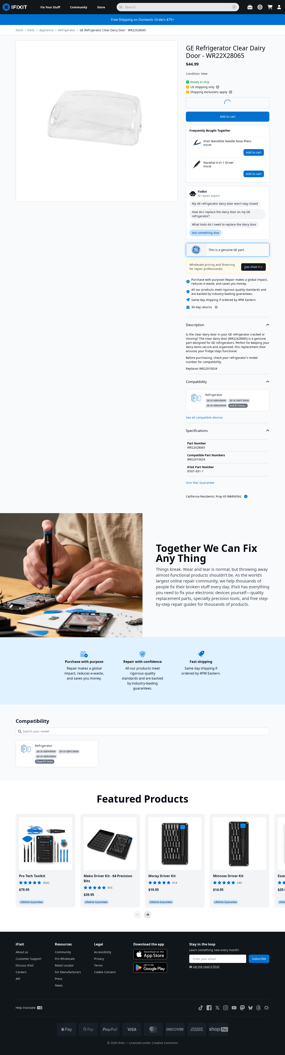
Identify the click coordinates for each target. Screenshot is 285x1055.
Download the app (148, 944)
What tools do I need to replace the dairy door (224, 224)
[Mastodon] (242, 1007)
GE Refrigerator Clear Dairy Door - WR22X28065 (113, 30)
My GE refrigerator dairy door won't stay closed (225, 204)
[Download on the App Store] (150, 954)
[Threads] (258, 1007)
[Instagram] (225, 1007)
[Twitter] (217, 1007)
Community (63, 952)
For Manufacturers (68, 972)
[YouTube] (234, 1007)
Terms (98, 965)
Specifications (197, 430)
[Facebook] (209, 1007)
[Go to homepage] (16, 7)
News (59, 985)
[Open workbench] (250, 7)
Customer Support (28, 959)
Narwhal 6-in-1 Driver (218, 163)
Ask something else (205, 233)
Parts (31, 30)
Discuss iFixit (25, 965)
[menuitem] (50, 7)
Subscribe (259, 959)
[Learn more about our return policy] (216, 307)
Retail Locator (64, 965)
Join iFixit (253, 267)
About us (22, 952)
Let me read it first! (206, 967)
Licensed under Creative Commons (153, 1043)
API (18, 979)
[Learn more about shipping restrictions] (217, 87)
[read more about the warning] (246, 496)
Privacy (99, 959)
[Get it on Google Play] (150, 968)
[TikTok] (200, 1007)
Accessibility (102, 952)
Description (195, 325)
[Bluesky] (250, 1008)
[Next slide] (147, 914)
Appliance (46, 30)
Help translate (25, 1008)
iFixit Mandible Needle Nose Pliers (227, 141)
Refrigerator (66, 30)
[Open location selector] (260, 7)
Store (19, 30)
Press (58, 979)
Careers (21, 972)
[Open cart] (270, 7)
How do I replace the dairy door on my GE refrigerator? (221, 214)
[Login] (279, 7)
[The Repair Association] (266, 1007)
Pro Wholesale (65, 959)
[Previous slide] (137, 914)
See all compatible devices (204, 417)
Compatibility (196, 381)
